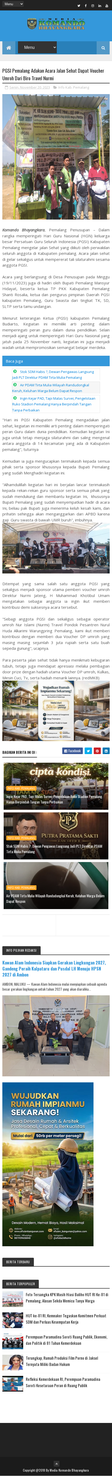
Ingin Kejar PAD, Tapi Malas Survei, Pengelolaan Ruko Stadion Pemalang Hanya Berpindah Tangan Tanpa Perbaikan (53, 404)
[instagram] (93, 5)
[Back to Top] (56, 1464)
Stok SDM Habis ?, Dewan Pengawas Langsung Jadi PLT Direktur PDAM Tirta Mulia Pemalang (54, 848)
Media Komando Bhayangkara (69, 1470)
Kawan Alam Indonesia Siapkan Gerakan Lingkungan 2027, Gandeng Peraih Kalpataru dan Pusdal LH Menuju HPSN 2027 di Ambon (54, 968)
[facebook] (86, 5)
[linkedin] (100, 5)
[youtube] (107, 5)
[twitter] (79, 5)
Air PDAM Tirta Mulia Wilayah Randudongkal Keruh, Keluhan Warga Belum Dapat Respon (55, 898)
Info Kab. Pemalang (73, 87)
